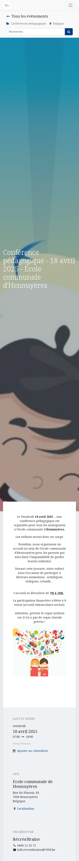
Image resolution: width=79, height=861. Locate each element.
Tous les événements (30, 16)
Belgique (58, 23)
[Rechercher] (69, 31)
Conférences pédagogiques (28, 23)
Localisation (25, 808)
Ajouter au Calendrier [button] (32, 751)
